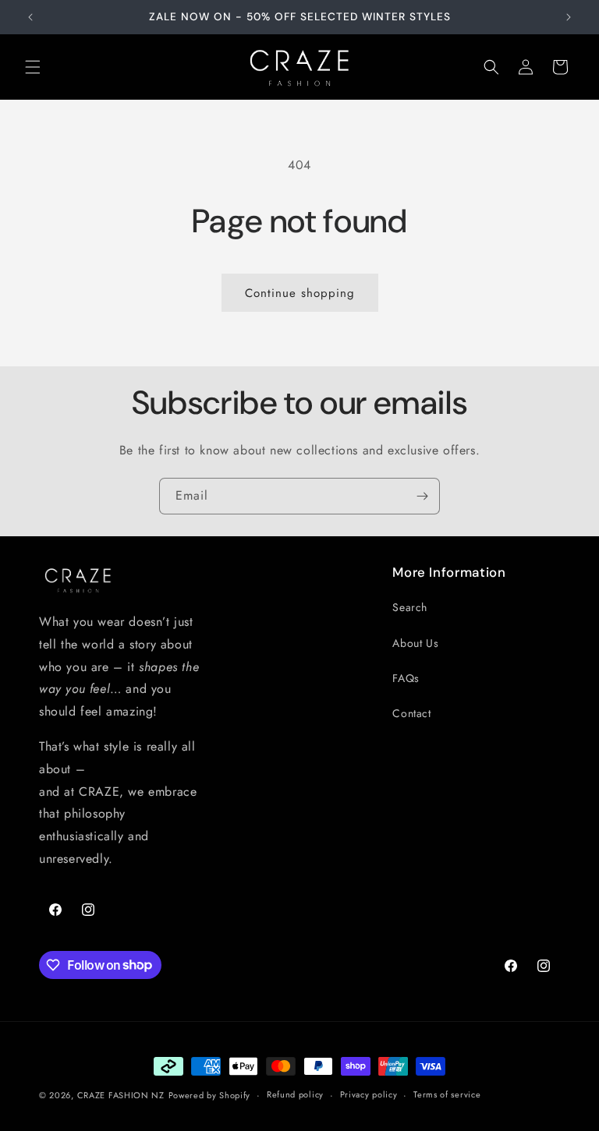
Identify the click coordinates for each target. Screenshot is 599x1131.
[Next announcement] (568, 17)
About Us (415, 643)
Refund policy (295, 1094)
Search (409, 607)
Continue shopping (300, 293)
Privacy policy (369, 1094)
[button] (33, 67)
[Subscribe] (422, 496)
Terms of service (446, 1094)
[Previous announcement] (30, 17)
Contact (411, 713)
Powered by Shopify (209, 1095)
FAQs (405, 678)
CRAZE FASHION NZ (121, 1095)
